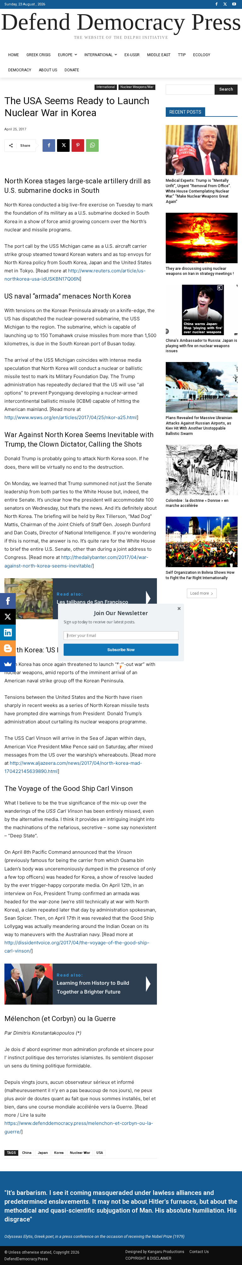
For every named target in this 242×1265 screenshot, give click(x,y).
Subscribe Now (121, 649)
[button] (121, 613)
